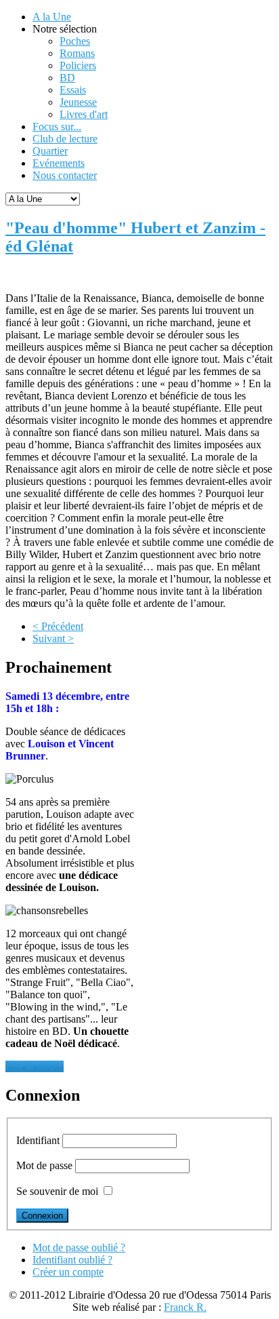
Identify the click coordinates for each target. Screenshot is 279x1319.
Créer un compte (68, 1272)
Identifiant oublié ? (72, 1259)
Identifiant (38, 1140)
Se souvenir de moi (57, 1191)
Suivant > (53, 638)
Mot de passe (44, 1165)
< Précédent (58, 626)
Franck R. (185, 1307)
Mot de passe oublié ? (79, 1247)
